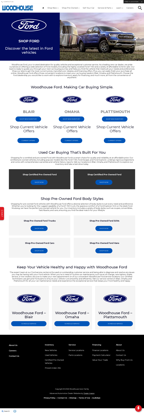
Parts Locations (75, 355)
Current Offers (28, 140)
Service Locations (76, 350)
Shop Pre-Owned (70, 8)
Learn (118, 8)
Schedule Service (28, 324)
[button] (140, 8)
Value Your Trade (100, 360)
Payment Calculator (101, 355)
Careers (129, 8)
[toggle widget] (138, 408)
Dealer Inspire (89, 393)
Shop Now (39, 182)
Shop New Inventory (28, 119)
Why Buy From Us (124, 360)
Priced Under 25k (53, 368)
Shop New (52, 8)
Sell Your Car (88, 8)
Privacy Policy (49, 398)
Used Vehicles (51, 355)
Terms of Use (84, 398)
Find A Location (131, 1)
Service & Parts (104, 8)
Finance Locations (100, 350)
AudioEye (96, 398)
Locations (120, 365)
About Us (13, 345)
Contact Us (8, 1)
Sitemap (72, 398)
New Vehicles (51, 350)
